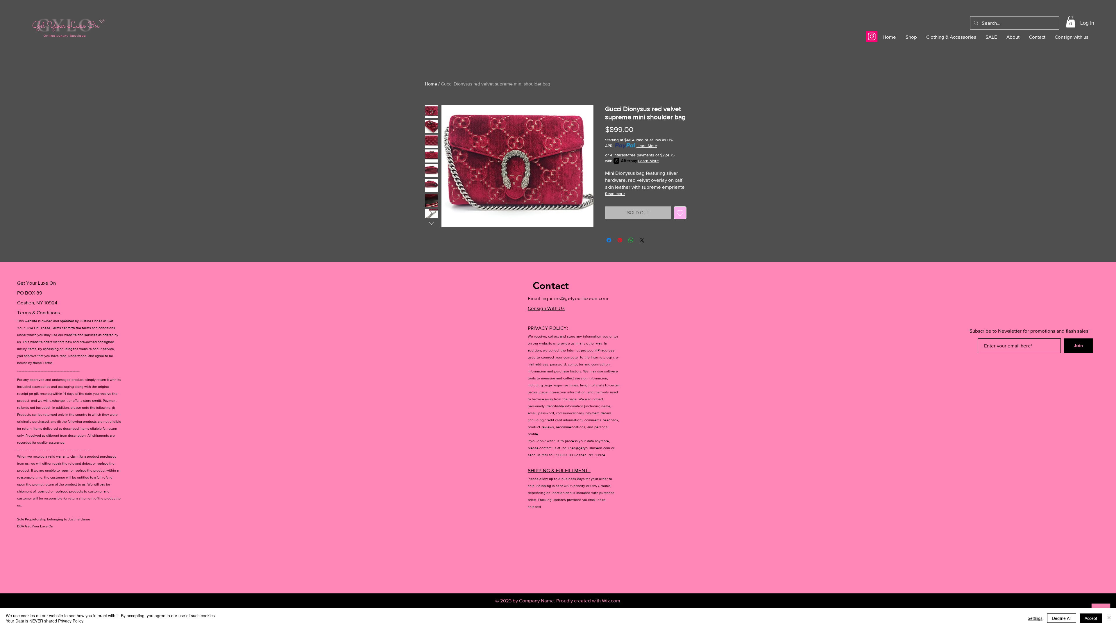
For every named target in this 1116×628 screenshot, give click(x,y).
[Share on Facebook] (608, 240)
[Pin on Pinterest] (619, 240)
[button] (1071, 22)
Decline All (1061, 618)
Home (431, 83)
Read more (615, 193)
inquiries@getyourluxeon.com (574, 298)
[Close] (1109, 618)
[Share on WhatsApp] (630, 240)
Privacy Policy (70, 621)
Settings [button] (1035, 618)
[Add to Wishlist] (680, 212)
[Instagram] (871, 36)
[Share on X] (642, 240)
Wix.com (611, 600)
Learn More (646, 145)
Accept (1091, 618)
